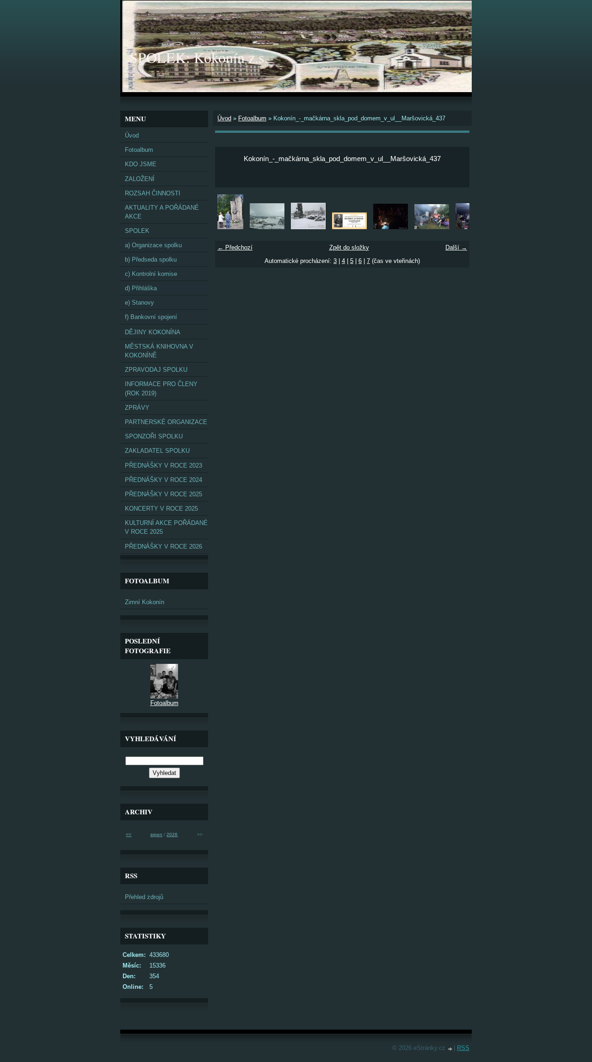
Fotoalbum (252, 118)
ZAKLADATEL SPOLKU (157, 450)
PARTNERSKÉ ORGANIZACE (166, 422)
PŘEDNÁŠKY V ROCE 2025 (163, 494)
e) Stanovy (139, 302)
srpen (156, 834)
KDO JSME (140, 164)
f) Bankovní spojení (151, 316)
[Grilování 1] (431, 227)
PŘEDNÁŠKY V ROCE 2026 (163, 546)
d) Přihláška (141, 288)
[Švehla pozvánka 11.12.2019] (349, 227)
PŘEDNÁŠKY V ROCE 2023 (163, 465)
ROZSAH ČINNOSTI (152, 193)
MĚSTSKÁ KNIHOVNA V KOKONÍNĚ (159, 351)
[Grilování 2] (390, 227)
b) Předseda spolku (151, 259)
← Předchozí (235, 247)
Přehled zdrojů (144, 896)
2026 (172, 834)
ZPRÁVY (137, 407)
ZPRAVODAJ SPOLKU (156, 369)
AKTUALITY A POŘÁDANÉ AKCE (162, 212)
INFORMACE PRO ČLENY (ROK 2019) (161, 388)
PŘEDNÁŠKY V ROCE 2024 (163, 479)
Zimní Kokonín (144, 602)
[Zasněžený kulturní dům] (308, 227)
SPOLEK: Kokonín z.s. (199, 57)
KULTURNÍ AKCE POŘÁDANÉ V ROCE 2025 (166, 527)
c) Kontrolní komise (151, 273)
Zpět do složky (349, 247)
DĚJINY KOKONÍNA (152, 332)
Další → (456, 247)
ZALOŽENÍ (139, 178)
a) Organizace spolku (153, 245)
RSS (463, 1047)
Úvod (224, 118)
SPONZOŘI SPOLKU (154, 436)
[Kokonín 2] (230, 227)
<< (128, 834)
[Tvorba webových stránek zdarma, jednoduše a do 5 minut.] (450, 1049)
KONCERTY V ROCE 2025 (161, 508)
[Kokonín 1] (267, 227)
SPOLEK (137, 230)
